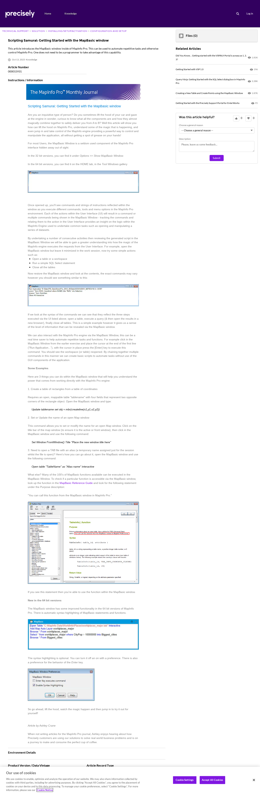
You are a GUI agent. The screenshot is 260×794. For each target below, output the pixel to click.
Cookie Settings (185, 779)
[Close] (254, 780)
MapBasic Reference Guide (76, 483)
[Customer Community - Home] (20, 14)
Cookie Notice (45, 790)
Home (48, 13)
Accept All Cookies (212, 779)
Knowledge (71, 13)
